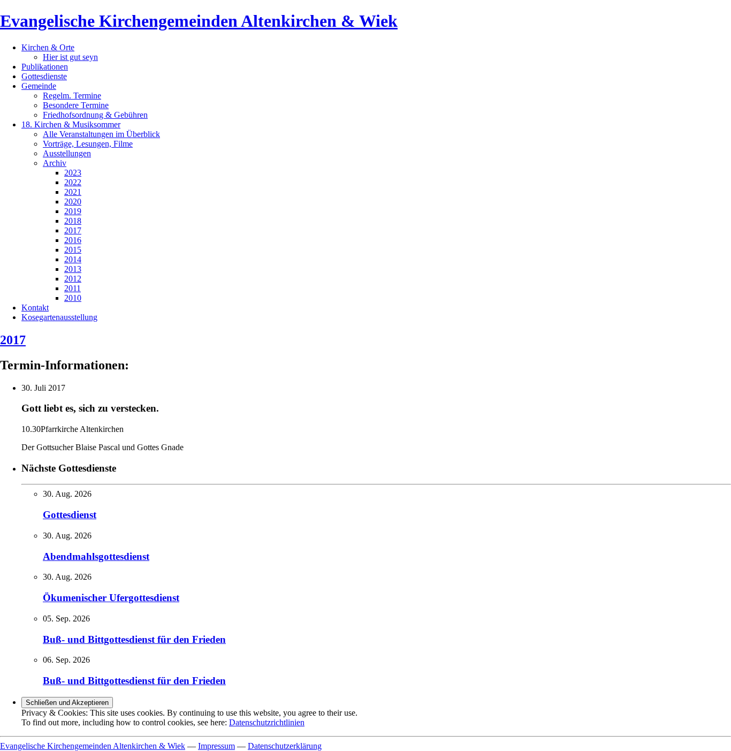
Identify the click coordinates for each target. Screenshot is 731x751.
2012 (72, 278)
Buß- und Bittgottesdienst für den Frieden (134, 639)
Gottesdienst (69, 514)
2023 (72, 172)
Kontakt (35, 307)
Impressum (216, 745)
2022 (72, 182)
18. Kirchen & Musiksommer (70, 124)
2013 (72, 269)
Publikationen (44, 66)
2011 (72, 288)
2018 (72, 220)
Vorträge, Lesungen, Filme (88, 143)
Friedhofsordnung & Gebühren (95, 114)
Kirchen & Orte (47, 47)
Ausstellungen (67, 153)
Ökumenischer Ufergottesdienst (111, 597)
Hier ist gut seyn (70, 57)
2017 (72, 230)
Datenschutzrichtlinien (266, 722)
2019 (72, 211)
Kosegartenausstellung (59, 317)
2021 (72, 191)
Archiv (54, 163)
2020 (72, 201)
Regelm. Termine (72, 95)
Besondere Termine (76, 105)
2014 (72, 259)
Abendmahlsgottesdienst (96, 556)
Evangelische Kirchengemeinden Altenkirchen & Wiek (199, 21)
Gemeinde (38, 85)
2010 (72, 297)
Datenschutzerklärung (285, 745)
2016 (72, 240)
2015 (72, 249)
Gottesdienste (44, 76)
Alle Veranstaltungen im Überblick (101, 134)
